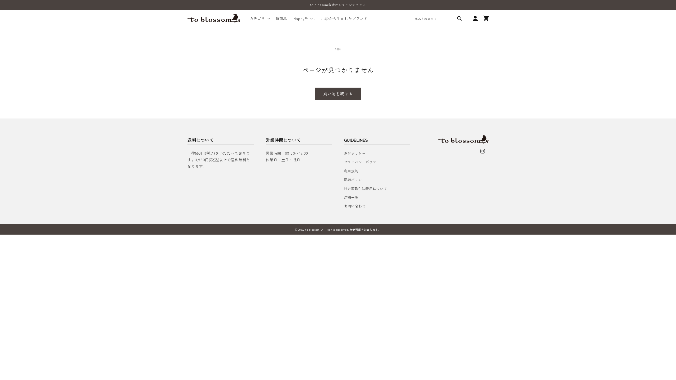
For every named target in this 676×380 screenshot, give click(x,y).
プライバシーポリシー (362, 161)
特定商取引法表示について (365, 188)
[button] (259, 18)
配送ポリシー (355, 179)
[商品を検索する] (459, 18)
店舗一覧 (351, 197)
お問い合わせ (355, 205)
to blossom (312, 229)
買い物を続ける (338, 93)
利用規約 (351, 170)
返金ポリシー (355, 153)
